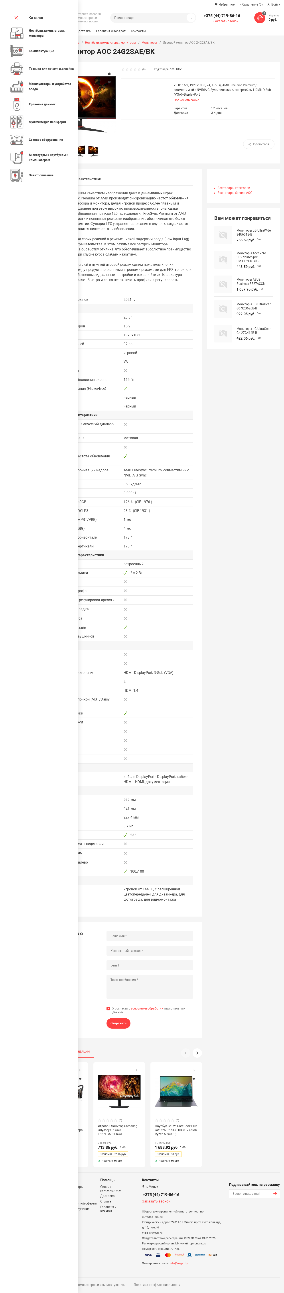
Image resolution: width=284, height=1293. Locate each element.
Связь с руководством (110, 1188)
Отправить (118, 1023)
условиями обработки (147, 1008)
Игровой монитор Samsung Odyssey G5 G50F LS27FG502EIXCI (117, 1130)
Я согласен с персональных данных (148, 1010)
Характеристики (88, 179)
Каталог (36, 17)
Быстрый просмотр (119, 1091)
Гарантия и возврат (111, 31)
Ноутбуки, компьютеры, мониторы (110, 42)
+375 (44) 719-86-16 (222, 15)
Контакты (138, 31)
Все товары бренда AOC (234, 193)
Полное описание (186, 100)
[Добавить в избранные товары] (80, 1078)
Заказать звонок (225, 21)
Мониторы (149, 42)
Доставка (83, 31)
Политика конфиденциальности (157, 1285)
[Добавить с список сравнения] (80, 1070)
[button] (197, 1053)
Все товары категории (233, 188)
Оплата (105, 1201)
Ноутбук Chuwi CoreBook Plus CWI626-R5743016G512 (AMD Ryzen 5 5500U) (176, 1130)
